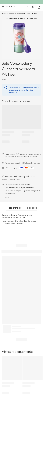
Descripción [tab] (16, 208)
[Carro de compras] (38, 7)
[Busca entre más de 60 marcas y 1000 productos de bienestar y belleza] (27, 7)
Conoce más (6, 197)
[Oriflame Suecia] (11, 7)
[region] (21, 39)
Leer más (37, 163)
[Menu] (3, 7)
